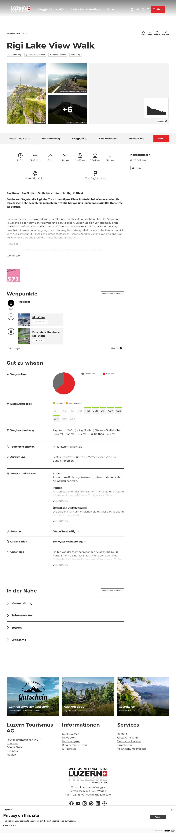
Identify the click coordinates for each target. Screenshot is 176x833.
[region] (129, 93)
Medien (11, 754)
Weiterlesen (14, 255)
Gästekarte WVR (127, 737)
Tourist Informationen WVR (23, 739)
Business (12, 751)
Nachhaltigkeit (71, 741)
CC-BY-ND (83, 91)
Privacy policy (9, 825)
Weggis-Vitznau (13, 33)
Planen (111, 9)
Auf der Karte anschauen (112, 294)
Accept (158, 817)
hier (99, 250)
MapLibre (160, 121)
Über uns (12, 743)
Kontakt (122, 733)
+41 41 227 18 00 (74, 794)
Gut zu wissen (70, 733)
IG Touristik (69, 748)
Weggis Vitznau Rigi (51, 9)
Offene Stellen (15, 747)
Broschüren (124, 745)
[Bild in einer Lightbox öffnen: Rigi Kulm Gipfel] (26, 93)
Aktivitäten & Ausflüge (85, 9)
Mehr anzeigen (14, 349)
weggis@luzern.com (98, 794)
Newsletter (69, 737)
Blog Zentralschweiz (74, 745)
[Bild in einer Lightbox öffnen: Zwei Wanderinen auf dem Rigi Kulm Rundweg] (67, 78)
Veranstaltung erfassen (131, 748)
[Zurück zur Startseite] (20, 9)
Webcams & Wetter (129, 741)
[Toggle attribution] (166, 121)
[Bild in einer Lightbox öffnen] (13, 275)
